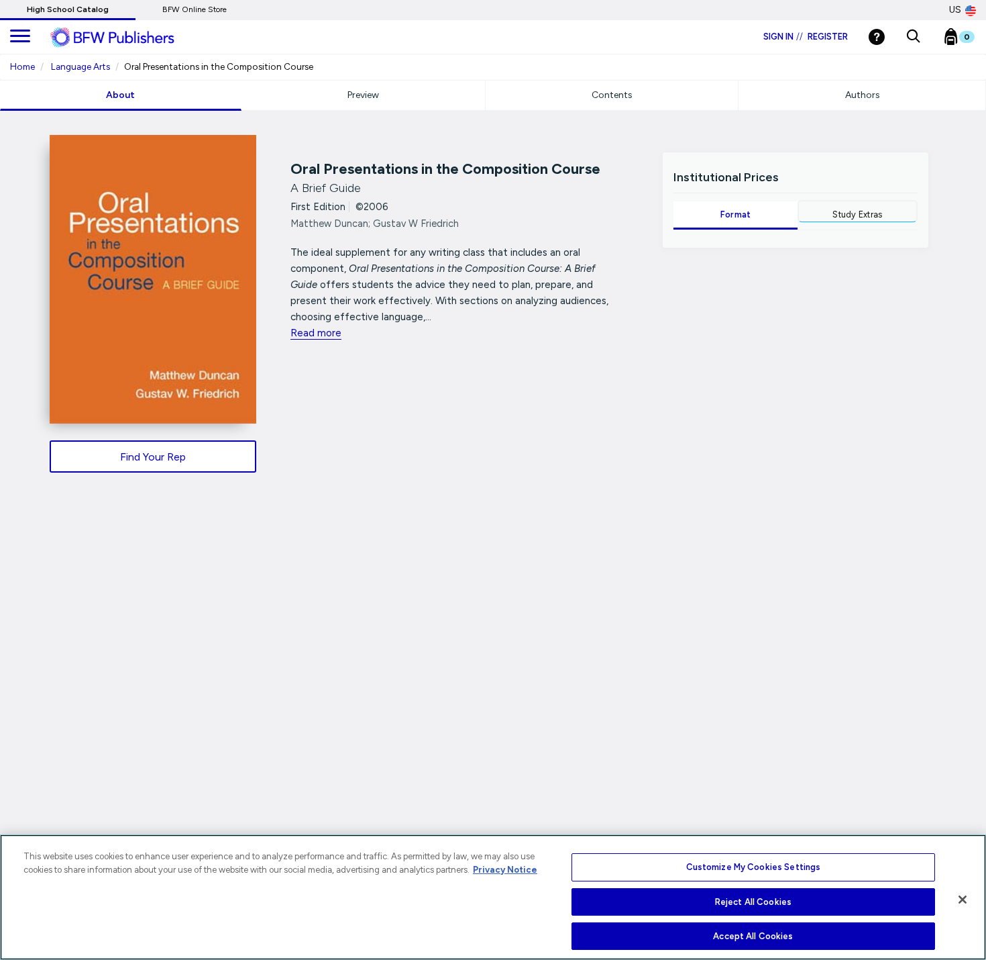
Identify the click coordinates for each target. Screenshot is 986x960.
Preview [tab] (363, 95)
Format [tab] (735, 214)
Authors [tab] (862, 95)
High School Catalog (68, 9)
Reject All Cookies (753, 902)
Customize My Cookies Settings (753, 867)
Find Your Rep (153, 456)
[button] (913, 37)
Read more (315, 333)
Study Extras (857, 214)
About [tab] (120, 95)
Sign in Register (805, 37)
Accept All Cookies (753, 936)
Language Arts (80, 66)
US (955, 9)
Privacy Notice (505, 870)
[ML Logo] (127, 38)
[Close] (962, 899)
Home (22, 66)
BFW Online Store (194, 9)
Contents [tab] (612, 95)
